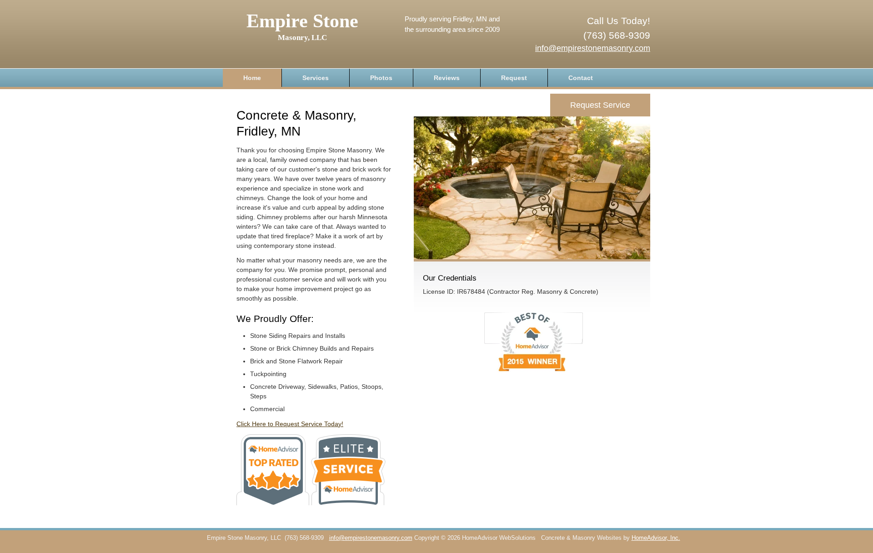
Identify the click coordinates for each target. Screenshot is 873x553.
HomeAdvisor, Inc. (656, 538)
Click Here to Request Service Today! (289, 423)
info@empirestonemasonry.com (592, 48)
